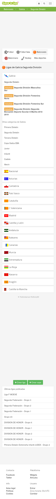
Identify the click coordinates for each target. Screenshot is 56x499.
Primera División (11, 127)
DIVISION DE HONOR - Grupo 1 (18, 428)
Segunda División (11, 132)
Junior (7, 148)
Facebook (10, 474)
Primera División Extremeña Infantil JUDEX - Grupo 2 (27, 444)
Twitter (9, 477)
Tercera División (11, 137)
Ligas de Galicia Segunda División (23, 67)
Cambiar (33, 493)
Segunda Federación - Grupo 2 (17, 405)
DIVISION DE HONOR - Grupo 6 (18, 422)
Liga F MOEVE (10, 394)
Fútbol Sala (25, 52)
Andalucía (13, 230)
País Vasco (14, 193)
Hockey (27, 58)
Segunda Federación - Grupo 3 (17, 400)
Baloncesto (41, 52)
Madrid (12, 215)
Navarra (12, 274)
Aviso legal (10, 488)
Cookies (9, 493)
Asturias (12, 178)
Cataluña (13, 200)
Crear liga (20, 382)
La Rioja (12, 267)
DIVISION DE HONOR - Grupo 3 (18, 439)
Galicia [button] (11, 75)
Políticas (9, 490)
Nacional (13, 171)
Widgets (33, 474)
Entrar (32, 488)
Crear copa (36, 382)
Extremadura (15, 259)
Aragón (12, 281)
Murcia (12, 252)
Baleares (13, 237)
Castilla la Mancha (17, 289)
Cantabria (13, 186)
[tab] (28, 76)
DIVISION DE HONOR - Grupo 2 (18, 433)
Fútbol (10, 52)
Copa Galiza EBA (11, 143)
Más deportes (40, 58)
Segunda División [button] (11, 82)
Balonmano (13, 58)
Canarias (13, 244)
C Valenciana (15, 208)
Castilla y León (16, 222)
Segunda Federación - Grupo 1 (17, 411)
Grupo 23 (8, 416)
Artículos (34, 477)
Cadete (7, 159)
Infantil (7, 153)
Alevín (7, 164)
